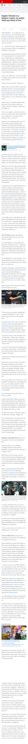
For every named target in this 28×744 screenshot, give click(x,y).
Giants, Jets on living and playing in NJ (10, 640)
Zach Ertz (4, 127)
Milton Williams (14, 399)
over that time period (13, 472)
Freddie (3, 395)
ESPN (8, 1)
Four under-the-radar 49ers (8, 643)
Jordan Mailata (10, 37)
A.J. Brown (15, 584)
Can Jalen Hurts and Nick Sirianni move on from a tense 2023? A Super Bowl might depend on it (16, 147)
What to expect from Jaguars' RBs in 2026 (11, 646)
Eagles (9, 35)
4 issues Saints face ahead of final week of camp (13, 644)
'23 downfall (6, 194)
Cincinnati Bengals (6, 326)
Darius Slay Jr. (11, 280)
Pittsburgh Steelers (13, 592)
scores (25, 1)
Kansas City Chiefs (17, 93)
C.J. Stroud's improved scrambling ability (11, 641)
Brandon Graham (12, 580)
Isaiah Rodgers (11, 268)
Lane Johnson (8, 573)
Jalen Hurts (20, 139)
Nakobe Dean (10, 322)
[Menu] (2, 1)
